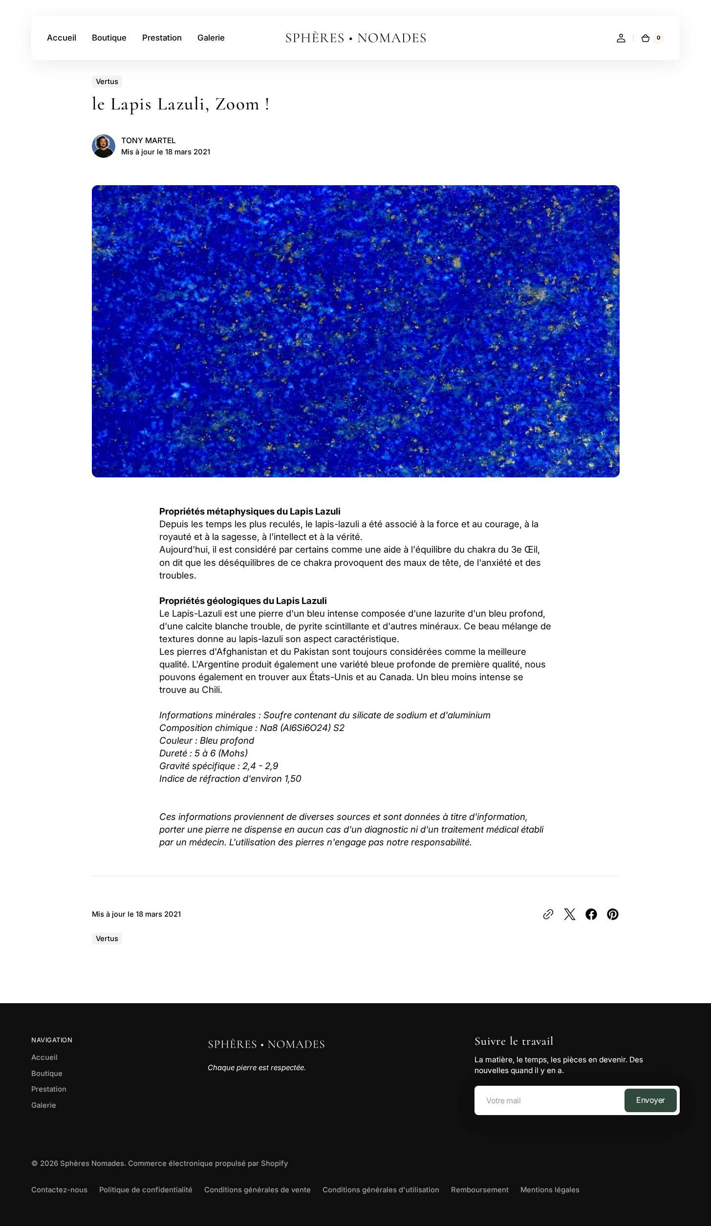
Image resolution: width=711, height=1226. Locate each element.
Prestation (48, 1089)
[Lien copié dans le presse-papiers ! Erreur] (548, 914)
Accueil (44, 1057)
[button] (621, 38)
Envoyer (650, 1100)
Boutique (47, 1073)
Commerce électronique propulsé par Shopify (208, 1163)
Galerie (43, 1105)
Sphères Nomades (92, 1163)
